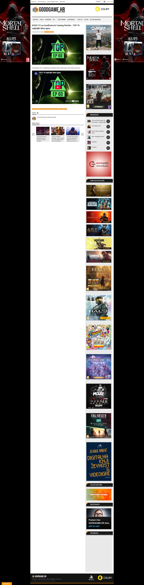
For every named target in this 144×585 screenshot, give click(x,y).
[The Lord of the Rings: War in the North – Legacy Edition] (88, 121)
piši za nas (58, 579)
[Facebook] (110, 2)
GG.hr (41, 31)
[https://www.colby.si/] (92, 11)
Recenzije (48, 19)
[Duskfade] (88, 142)
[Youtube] (112, 2)
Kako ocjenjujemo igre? (52, 1)
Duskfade (94, 142)
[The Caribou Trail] (88, 126)
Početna (35, 19)
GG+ (54, 19)
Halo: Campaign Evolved (98, 136)
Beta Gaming (62, 19)
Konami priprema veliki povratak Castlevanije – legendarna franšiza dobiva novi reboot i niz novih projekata (72, 139)
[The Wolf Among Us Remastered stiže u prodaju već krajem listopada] (43, 131)
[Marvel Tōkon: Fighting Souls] (88, 132)
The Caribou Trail (96, 125)
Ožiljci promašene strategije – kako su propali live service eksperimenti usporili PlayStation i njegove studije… (58, 139)
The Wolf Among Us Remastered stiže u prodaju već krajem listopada (41, 139)
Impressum (33, 1)
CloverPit (94, 147)
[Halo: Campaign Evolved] (88, 137)
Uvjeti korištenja (42, 1)
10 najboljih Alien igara (37, 109)
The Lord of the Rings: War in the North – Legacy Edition (99, 121)
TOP (65, 109)
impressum (34, 579)
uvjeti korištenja (42, 579)
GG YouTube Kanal (95, 19)
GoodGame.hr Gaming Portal (51, 109)
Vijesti (42, 19)
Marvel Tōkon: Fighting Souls (98, 132)
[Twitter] (107, 2)
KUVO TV (80, 19)
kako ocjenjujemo (51, 579)
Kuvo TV (61, 109)
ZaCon (86, 19)
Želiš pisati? (62, 1)
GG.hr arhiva (70, 19)
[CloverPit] (88, 148)
